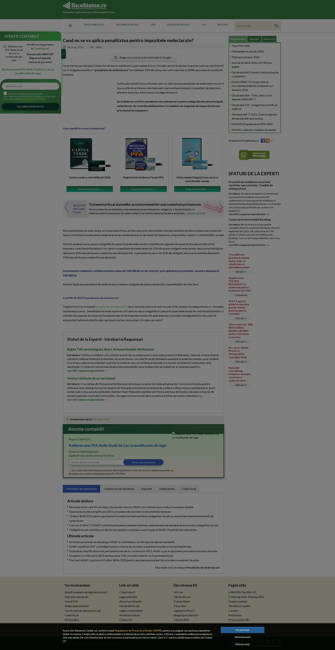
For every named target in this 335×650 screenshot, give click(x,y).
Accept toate (243, 630)
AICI (166, 637)
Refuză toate (243, 644)
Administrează (242, 637)
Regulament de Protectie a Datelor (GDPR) (138, 630)
